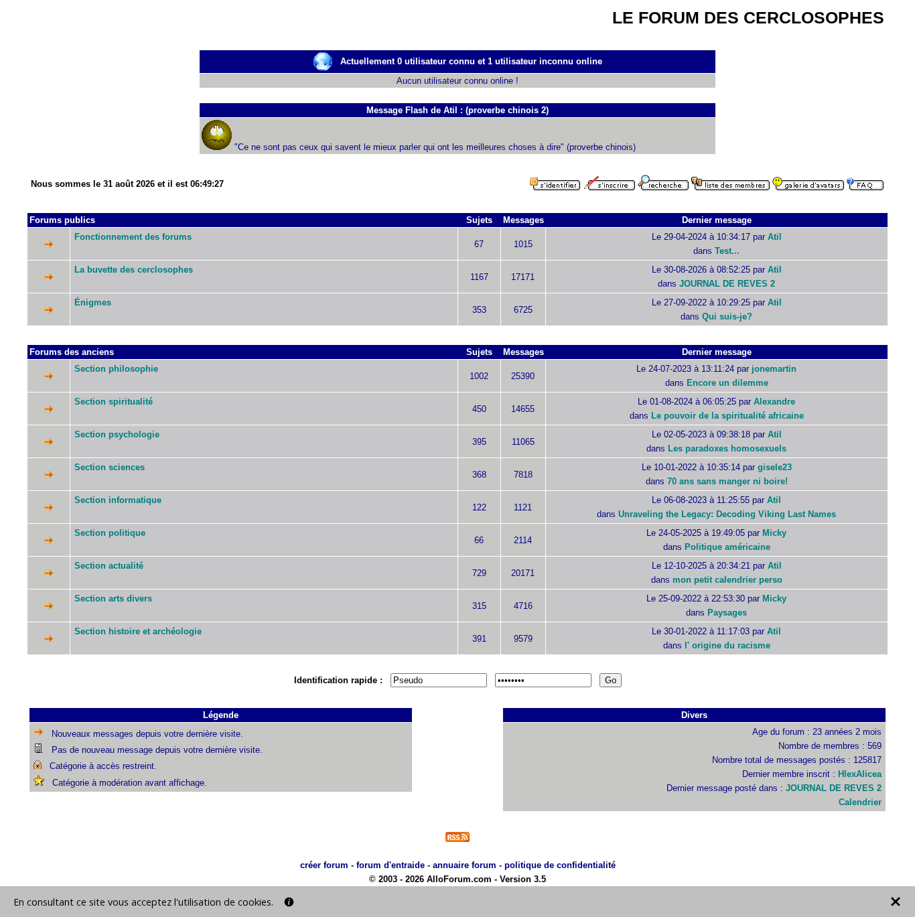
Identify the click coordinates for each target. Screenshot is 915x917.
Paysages (727, 613)
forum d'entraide (390, 865)
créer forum (324, 865)
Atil (775, 237)
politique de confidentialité (560, 865)
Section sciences (109, 467)
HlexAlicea (860, 774)
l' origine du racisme (727, 645)
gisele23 (775, 467)
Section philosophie (116, 369)
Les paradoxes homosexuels (727, 448)
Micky (774, 533)
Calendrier (860, 802)
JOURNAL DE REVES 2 (727, 284)
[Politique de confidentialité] (289, 902)
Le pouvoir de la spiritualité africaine (727, 416)
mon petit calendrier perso (727, 580)
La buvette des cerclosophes (133, 270)
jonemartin (774, 369)
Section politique (109, 533)
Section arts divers (113, 598)
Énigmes (92, 302)
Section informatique (117, 500)
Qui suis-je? (727, 316)
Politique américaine (727, 547)
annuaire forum (464, 865)
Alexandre (774, 402)
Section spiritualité (113, 402)
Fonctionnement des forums (133, 237)
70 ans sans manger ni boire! (727, 481)
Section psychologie (116, 434)
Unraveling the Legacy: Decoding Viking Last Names (727, 514)
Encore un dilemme (727, 383)
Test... (727, 251)
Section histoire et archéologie (138, 631)
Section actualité (108, 566)
